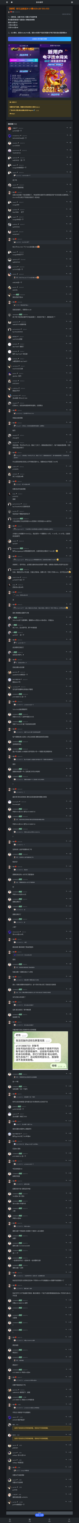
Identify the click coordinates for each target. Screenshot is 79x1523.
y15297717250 (16, 577)
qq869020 (15, 672)
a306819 (15, 1417)
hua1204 (15, 511)
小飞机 (14, 1494)
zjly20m (14, 373)
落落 (13, 12)
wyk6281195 (15, 322)
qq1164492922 (16, 329)
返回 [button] (39, 1513)
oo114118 (15, 267)
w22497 (15, 185)
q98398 (14, 274)
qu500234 (15, 224)
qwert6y (14, 287)
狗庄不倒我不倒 (16, 679)
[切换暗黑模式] (11, 2)
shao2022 (15, 143)
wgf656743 (15, 259)
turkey (14, 494)
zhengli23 (15, 403)
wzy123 (14, 1453)
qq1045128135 (16, 150)
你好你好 (15, 336)
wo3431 (14, 232)
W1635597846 (16, 135)
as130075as (15, 388)
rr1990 (14, 294)
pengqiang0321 (16, 518)
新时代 (14, 1435)
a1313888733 (16, 694)
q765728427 (16, 395)
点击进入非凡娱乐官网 (39, 39)
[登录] (72, 2)
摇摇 (14, 1424)
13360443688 (16, 932)
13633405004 (16, 314)
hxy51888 (15, 209)
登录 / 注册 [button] (39, 1515)
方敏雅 (14, 128)
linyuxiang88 (16, 802)
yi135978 (15, 466)
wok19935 (15, 158)
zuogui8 (14, 165)
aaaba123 (15, 1114)
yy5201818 (15, 1106)
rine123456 (15, 366)
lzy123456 (15, 344)
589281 (14, 1445)
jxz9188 (14, 1487)
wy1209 (14, 541)
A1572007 (15, 381)
